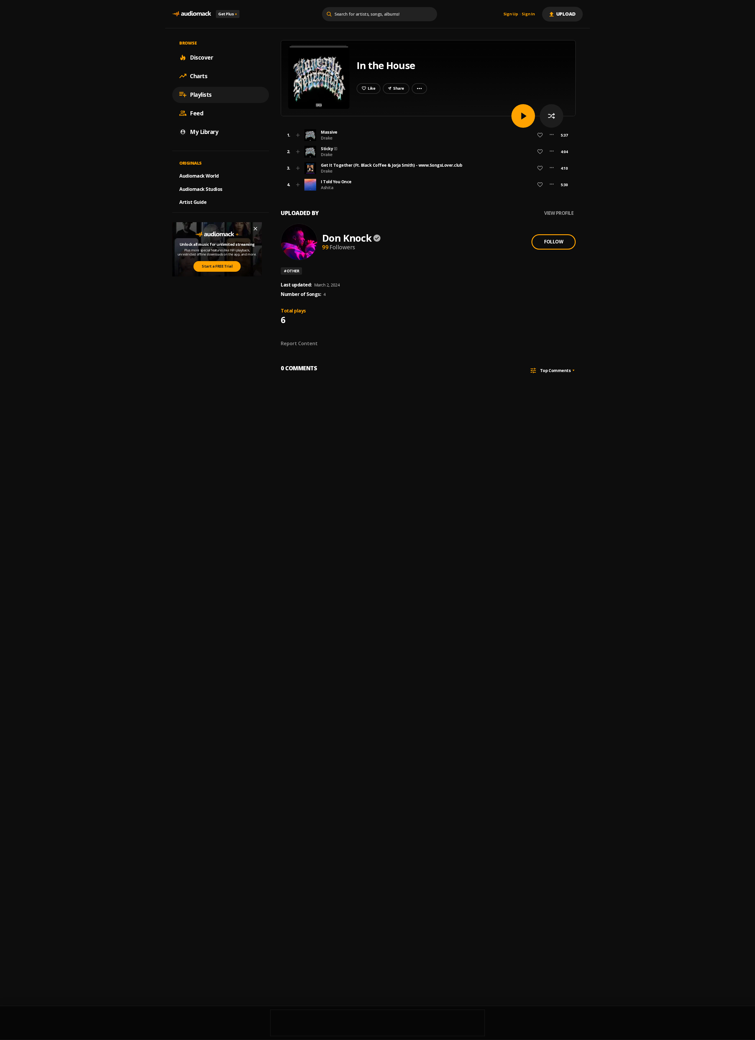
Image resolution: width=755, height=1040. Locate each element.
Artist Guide (192, 202)
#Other (291, 270)
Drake (326, 138)
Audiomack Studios (200, 189)
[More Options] (552, 135)
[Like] (540, 135)
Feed (196, 113)
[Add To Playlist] (298, 135)
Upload (566, 14)
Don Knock (347, 238)
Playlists (201, 94)
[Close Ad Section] (255, 229)
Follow (553, 241)
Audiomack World (199, 175)
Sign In (528, 14)
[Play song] (523, 116)
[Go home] (191, 14)
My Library (204, 131)
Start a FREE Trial (217, 266)
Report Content (299, 343)
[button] (426, 135)
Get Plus (227, 14)
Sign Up (510, 14)
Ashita (327, 187)
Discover (201, 57)
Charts (198, 76)
